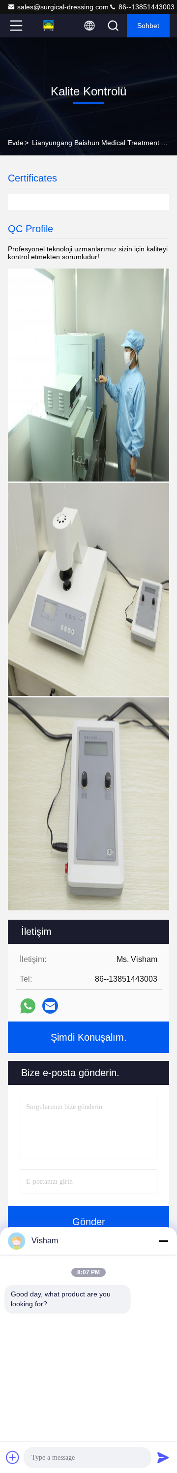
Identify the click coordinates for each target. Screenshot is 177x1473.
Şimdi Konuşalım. (89, 1037)
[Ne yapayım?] (28, 1006)
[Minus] (163, 1241)
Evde (16, 143)
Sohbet (148, 26)
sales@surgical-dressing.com (63, 7)
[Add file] (13, 1457)
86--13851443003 (146, 7)
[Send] (163, 1457)
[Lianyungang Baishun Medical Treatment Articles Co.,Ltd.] (48, 25)
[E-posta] (50, 1005)
